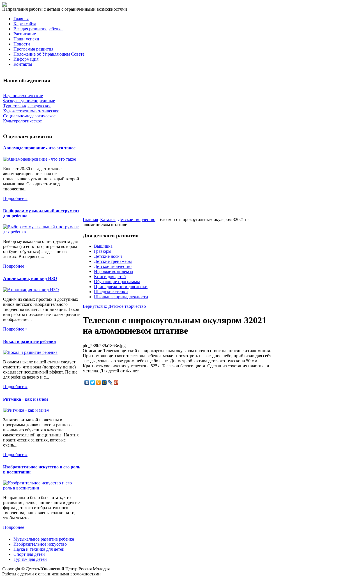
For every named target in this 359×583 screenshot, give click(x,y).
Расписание (24, 33)
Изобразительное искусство (40, 544)
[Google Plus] (116, 382)
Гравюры (102, 251)
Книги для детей (110, 276)
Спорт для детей (29, 554)
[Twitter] (93, 382)
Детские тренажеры (113, 261)
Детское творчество (136, 219)
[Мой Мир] (104, 382)
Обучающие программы (117, 281)
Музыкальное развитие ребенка (43, 539)
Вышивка (103, 246)
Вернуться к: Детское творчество (114, 306)
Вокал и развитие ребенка (29, 341)
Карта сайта (24, 23)
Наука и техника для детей (39, 549)
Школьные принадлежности (121, 296)
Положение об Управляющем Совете (48, 54)
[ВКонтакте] (87, 382)
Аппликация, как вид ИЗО (30, 278)
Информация (25, 59)
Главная (21, 18)
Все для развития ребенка (38, 28)
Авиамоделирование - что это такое (39, 147)
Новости (21, 44)
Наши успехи (26, 39)
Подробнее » (15, 198)
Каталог (108, 219)
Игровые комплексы (113, 271)
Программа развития (33, 49)
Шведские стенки (111, 291)
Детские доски (108, 256)
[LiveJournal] (110, 382)
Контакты (22, 64)
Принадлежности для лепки (121, 286)
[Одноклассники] (99, 382)
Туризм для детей (30, 559)
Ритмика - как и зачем (25, 399)
